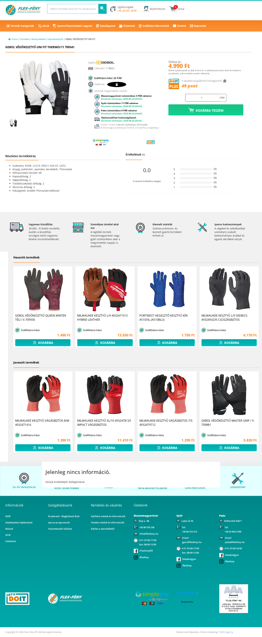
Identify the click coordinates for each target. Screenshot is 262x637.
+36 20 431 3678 (127, 10)
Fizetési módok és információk (107, 522)
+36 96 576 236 (146, 527)
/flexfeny (144, 557)
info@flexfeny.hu (148, 533)
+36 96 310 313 (189, 531)
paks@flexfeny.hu (235, 542)
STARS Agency (226, 632)
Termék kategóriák (22, 25)
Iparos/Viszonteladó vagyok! (74, 25)
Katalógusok (107, 25)
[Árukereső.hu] (125, 142)
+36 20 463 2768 (233, 531)
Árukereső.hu (187, 602)
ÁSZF (8, 516)
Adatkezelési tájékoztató (18, 522)
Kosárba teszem (210, 110)
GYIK (8, 535)
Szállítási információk (156, 25)
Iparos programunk (59, 522)
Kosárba (45, 343)
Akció (45, 25)
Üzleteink (129, 25)
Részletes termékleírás (20, 156)
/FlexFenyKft (146, 550)
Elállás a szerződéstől (102, 528)
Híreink (181, 25)
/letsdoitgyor (189, 559)
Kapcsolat (200, 25)
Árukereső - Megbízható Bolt (63, 516)
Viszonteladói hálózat (60, 528)
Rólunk (9, 528)
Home (14, 39)
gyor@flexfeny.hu (192, 542)
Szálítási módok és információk (108, 516)
